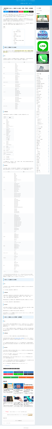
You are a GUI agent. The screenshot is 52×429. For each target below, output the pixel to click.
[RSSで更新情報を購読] (26, 377)
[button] (31, 12)
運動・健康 (43, 170)
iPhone (15, 368)
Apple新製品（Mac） (43, 88)
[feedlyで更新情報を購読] (10, 377)
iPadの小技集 (43, 91)
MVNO (43, 100)
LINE (43, 108)
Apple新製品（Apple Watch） (43, 83)
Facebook (43, 105)
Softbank (18, 368)
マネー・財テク (43, 136)
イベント (43, 125)
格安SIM (43, 156)
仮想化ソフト (43, 142)
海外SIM (43, 159)
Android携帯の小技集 (43, 78)
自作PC (43, 167)
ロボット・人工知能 (43, 139)
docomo (15, 39)
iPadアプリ (43, 120)
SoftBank (15, 38)
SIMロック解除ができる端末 (17, 31)
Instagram (43, 106)
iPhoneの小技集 (43, 94)
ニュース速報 (43, 131)
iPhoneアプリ (43, 122)
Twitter (43, 109)
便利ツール (43, 145)
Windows (43, 114)
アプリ (43, 117)
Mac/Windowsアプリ (43, 123)
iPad (13, 368)
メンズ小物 (43, 137)
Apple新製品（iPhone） (43, 86)
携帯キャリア (43, 148)
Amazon (43, 75)
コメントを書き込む (18, 420)
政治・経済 (43, 154)
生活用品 (43, 162)
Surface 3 (43, 111)
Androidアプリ (43, 119)
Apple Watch (43, 80)
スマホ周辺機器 (43, 128)
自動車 (43, 168)
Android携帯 (5, 368)
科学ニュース (43, 165)
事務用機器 (43, 140)
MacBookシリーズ (43, 97)
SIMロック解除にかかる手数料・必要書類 (19, 40)
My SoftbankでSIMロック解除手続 (19, 338)
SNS (43, 103)
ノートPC (43, 134)
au (14, 32)
